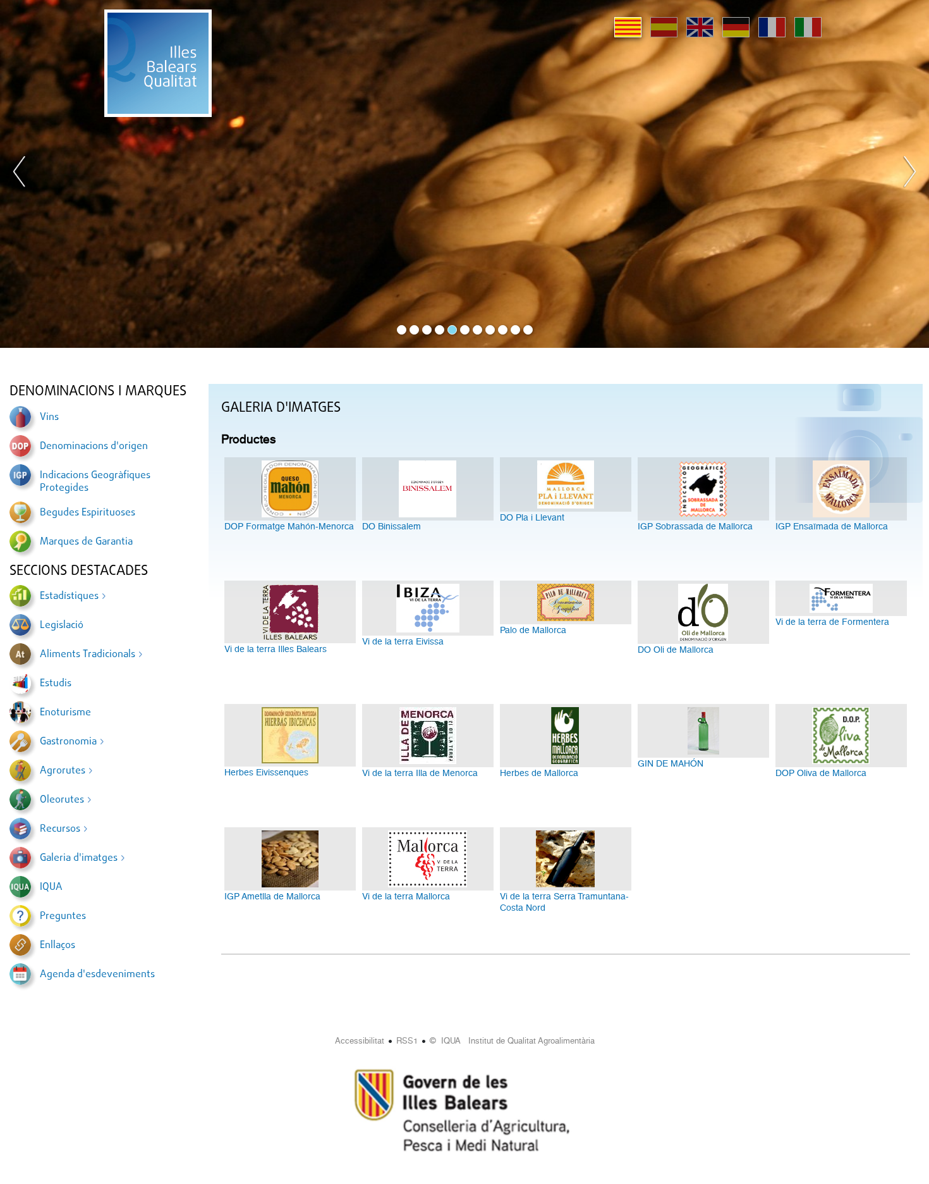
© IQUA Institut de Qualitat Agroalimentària (512, 1040)
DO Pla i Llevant (532, 517)
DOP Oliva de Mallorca (820, 773)
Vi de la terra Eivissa (403, 641)
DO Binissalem (391, 526)
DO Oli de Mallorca (675, 649)
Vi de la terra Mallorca (406, 896)
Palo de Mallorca (533, 630)
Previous (20, 174)
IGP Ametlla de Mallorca (272, 896)
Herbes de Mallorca (539, 773)
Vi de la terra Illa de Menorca (420, 773)
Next (909, 174)
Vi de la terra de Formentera (832, 622)
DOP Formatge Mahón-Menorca (289, 526)
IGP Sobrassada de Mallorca (695, 526)
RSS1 (407, 1040)
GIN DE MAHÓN (670, 763)
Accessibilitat (359, 1040)
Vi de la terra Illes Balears (275, 649)
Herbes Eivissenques (266, 772)
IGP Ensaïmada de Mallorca (831, 526)
